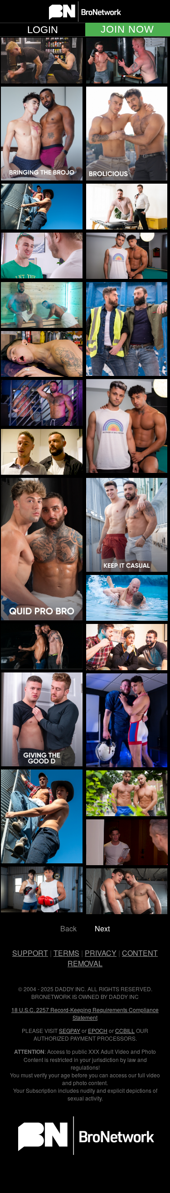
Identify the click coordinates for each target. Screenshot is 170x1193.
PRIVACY (101, 953)
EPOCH (97, 1030)
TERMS (66, 953)
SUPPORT (30, 953)
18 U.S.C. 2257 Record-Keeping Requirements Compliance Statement (85, 1013)
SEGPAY (69, 1030)
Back (68, 928)
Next (102, 928)
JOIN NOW (127, 29)
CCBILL (125, 1030)
